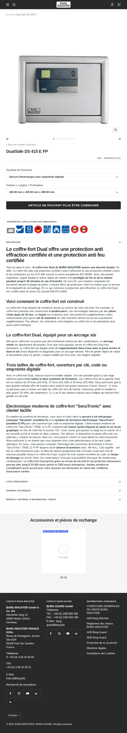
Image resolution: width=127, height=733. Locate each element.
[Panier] (119, 4)
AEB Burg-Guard (96, 637)
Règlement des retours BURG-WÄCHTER (100, 625)
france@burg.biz (15, 678)
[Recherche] (14, 4)
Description (13, 242)
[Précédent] (7, 139)
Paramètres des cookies (101, 653)
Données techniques (18, 491)
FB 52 (63, 577)
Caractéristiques (17, 482)
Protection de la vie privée (102, 642)
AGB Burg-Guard (96, 632)
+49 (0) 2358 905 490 (65, 613)
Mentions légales (96, 648)
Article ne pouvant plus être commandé (63, 205)
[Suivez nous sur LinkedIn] (36, 693)
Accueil (10, 14)
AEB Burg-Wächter (98, 618)
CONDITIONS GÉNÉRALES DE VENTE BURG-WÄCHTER (103, 609)
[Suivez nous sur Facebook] (10, 693)
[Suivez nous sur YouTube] (27, 693)
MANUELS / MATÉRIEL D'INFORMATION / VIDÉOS (31, 499)
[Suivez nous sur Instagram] (19, 693)
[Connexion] (112, 4)
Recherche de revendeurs (21, 684)
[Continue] (119, 139)
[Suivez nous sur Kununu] (10, 702)
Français (12, 715)
